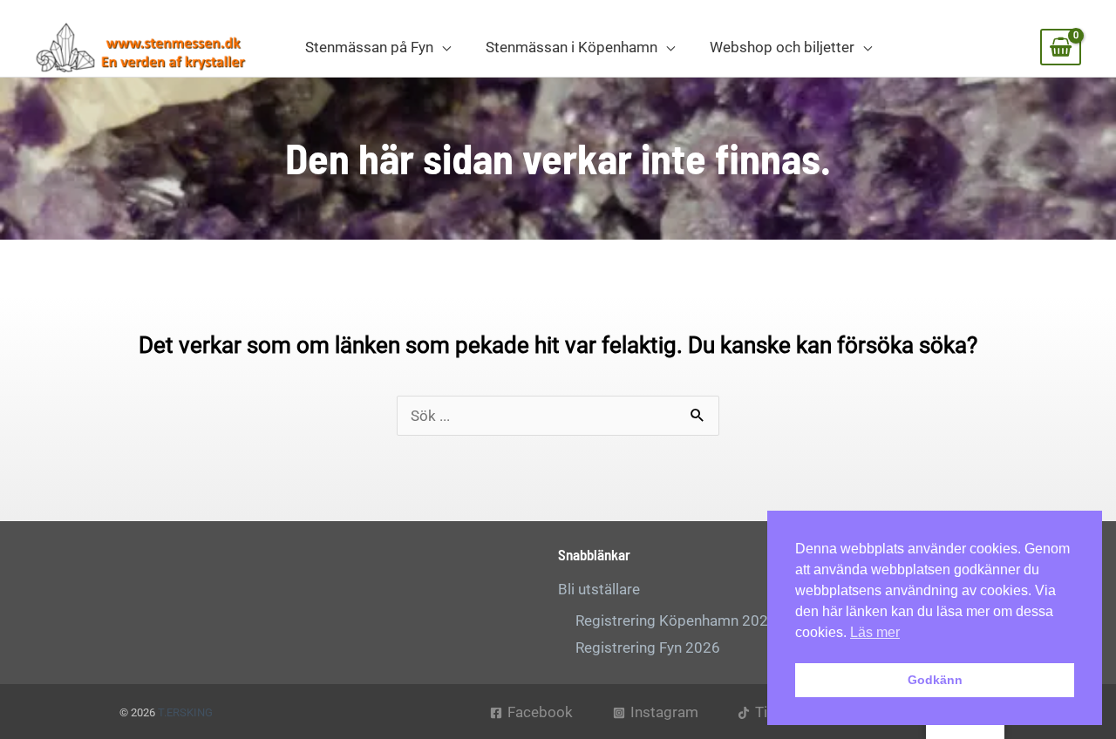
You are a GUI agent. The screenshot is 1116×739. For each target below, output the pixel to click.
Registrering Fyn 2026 (647, 647)
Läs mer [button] (875, 632)
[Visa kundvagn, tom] (1060, 47)
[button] (442, 47)
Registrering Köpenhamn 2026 (676, 620)
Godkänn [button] (935, 680)
